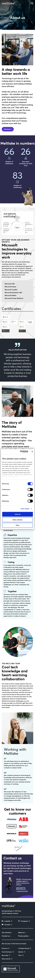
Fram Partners (7, 952)
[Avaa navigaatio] (32, 3)
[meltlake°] (8, 3)
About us (21, 932)
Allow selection (17, 519)
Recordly (5, 955)
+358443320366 (22, 891)
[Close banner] (32, 451)
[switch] (30, 489)
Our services (6, 932)
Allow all (17, 514)
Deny (17, 525)
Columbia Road (23, 948)
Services (7, 129)
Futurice (5, 948)
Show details (25, 508)
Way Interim (6, 959)
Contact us (6, 936)
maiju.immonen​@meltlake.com (21, 888)
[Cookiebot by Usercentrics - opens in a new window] (21, 451)
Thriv (20, 955)
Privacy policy (23, 936)
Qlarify (20, 952)
